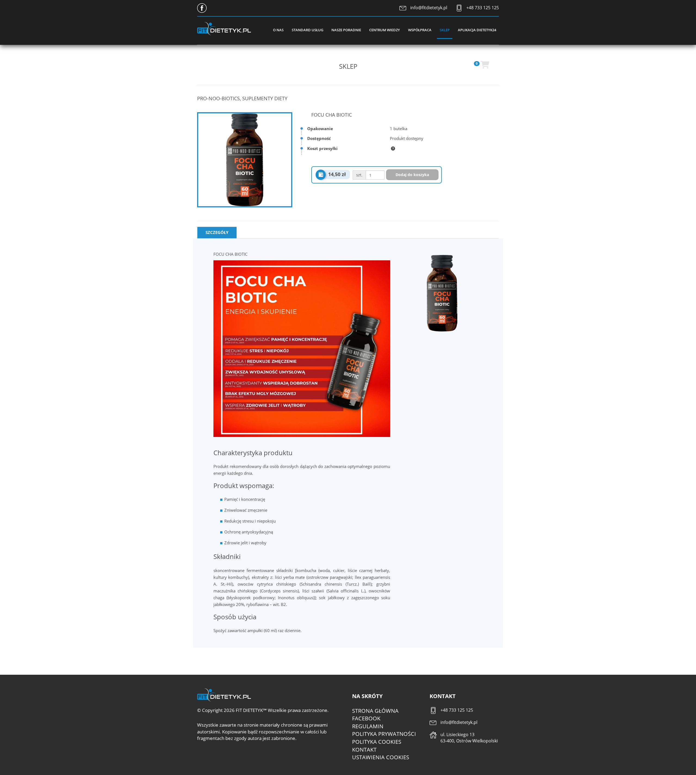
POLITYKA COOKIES (376, 741)
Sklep (445, 29)
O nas (278, 29)
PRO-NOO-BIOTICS (218, 98)
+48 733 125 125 (482, 8)
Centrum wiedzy (384, 29)
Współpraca (419, 29)
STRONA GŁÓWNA (375, 710)
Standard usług (307, 29)
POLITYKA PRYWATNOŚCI (384, 734)
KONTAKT (364, 749)
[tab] (217, 232)
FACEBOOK (366, 718)
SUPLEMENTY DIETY (264, 98)
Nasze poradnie (346, 29)
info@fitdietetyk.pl (428, 8)
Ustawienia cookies (380, 757)
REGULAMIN (367, 726)
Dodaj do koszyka (412, 174)
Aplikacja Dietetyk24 (477, 29)
